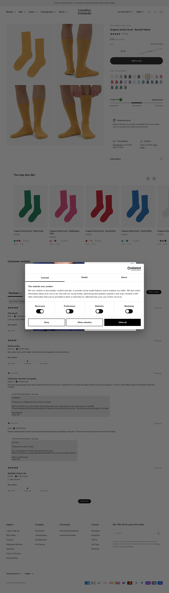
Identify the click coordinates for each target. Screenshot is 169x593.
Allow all (122, 322)
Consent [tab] (45, 278)
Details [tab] (84, 277)
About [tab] (124, 277)
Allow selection (85, 322)
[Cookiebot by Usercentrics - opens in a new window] (129, 269)
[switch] (69, 311)
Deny (46, 322)
